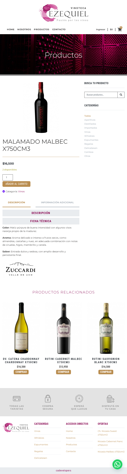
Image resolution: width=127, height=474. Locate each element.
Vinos (21, 191)
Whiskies (89, 136)
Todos (87, 116)
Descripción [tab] (16, 202)
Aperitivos (89, 120)
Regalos (88, 144)
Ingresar (100, 29)
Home (10, 29)
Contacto (59, 29)
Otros (87, 156)
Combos (88, 152)
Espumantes (91, 140)
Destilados (90, 124)
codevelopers (63, 470)
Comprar (21, 371)
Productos (41, 29)
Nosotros (24, 29)
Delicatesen (90, 148)
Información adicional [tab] (57, 202)
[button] (117, 464)
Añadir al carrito (16, 183)
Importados (90, 128)
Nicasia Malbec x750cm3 (111, 451)
